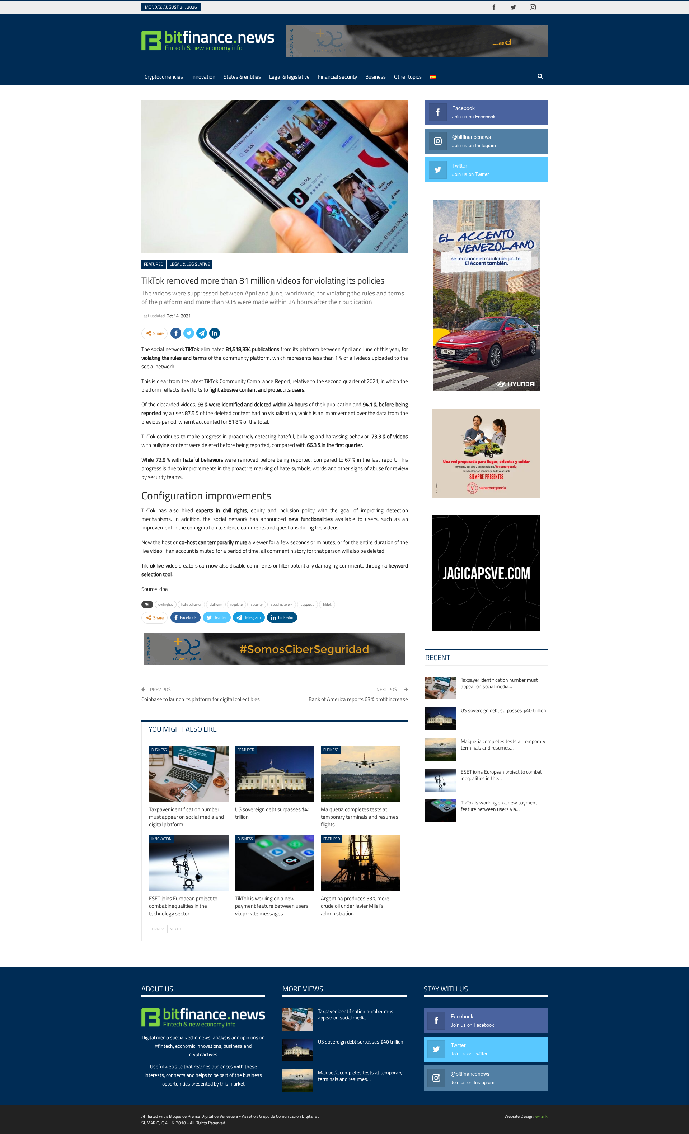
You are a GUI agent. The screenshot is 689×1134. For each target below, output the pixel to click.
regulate (236, 604)
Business (375, 77)
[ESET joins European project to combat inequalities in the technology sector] (189, 863)
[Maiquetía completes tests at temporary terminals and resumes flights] (360, 774)
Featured (154, 264)
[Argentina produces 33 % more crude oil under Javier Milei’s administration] (360, 863)
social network (281, 604)
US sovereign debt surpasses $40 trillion (503, 710)
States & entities (242, 77)
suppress (307, 604)
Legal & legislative (289, 77)
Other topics (408, 77)
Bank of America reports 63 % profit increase (358, 699)
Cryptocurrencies (164, 77)
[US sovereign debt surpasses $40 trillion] (275, 774)
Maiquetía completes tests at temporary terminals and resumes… (503, 744)
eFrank (541, 1116)
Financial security (337, 77)
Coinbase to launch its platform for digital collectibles (200, 699)
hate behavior (191, 604)
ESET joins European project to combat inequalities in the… (501, 775)
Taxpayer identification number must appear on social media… (499, 683)
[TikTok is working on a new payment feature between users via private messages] (275, 863)
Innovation (203, 77)
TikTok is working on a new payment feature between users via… (499, 806)
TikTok (327, 604)
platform (216, 604)
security (257, 604)
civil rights (165, 604)
